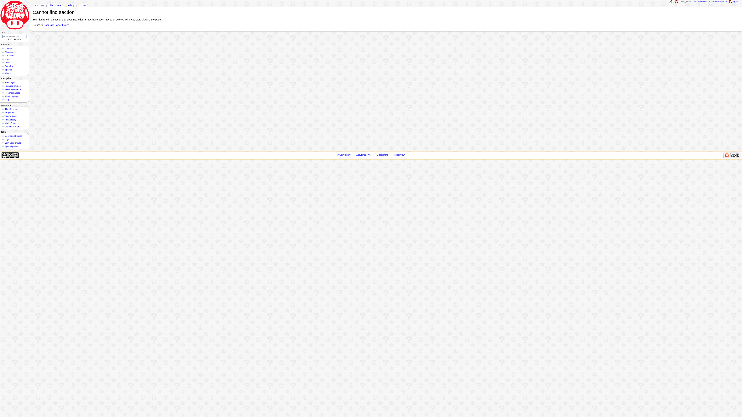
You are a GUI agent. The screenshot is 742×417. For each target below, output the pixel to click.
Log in (735, 1)
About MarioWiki (363, 155)
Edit (70, 5)
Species (8, 70)
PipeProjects (11, 116)
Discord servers (12, 126)
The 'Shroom (11, 109)
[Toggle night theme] (670, 1)
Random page (11, 96)
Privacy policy (344, 155)
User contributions (13, 136)
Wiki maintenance (13, 89)
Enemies (9, 66)
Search (4, 32)
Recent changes (12, 93)
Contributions (704, 1)
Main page (9, 82)
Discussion (55, 5)
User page (40, 5)
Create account (720, 1)
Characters (10, 52)
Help (7, 100)
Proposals (9, 112)
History (83, 5)
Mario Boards (11, 123)
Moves (8, 73)
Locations (9, 55)
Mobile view (399, 155)
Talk (694, 1)
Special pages (11, 146)
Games (8, 48)
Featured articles (13, 86)
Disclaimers (382, 155)
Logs (7, 139)
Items (7, 59)
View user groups (13, 143)
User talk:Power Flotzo (56, 25)
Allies (7, 62)
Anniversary (10, 120)
